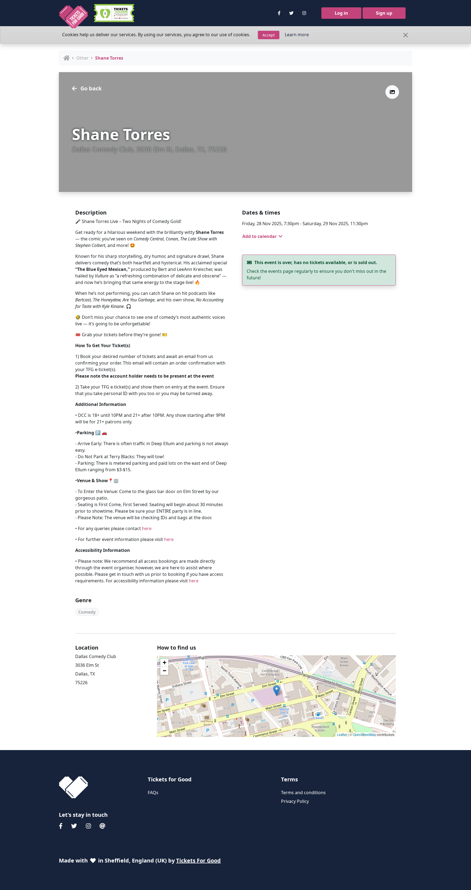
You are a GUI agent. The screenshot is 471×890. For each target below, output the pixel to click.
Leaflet (342, 734)
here (147, 528)
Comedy (87, 612)
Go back (90, 88)
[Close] (405, 35)
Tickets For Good (198, 860)
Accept (268, 35)
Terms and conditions (303, 793)
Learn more (297, 35)
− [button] (164, 670)
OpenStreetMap (364, 734)
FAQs (153, 793)
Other (82, 58)
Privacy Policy (295, 801)
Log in (341, 13)
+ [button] (164, 662)
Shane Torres (109, 58)
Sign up (384, 13)
